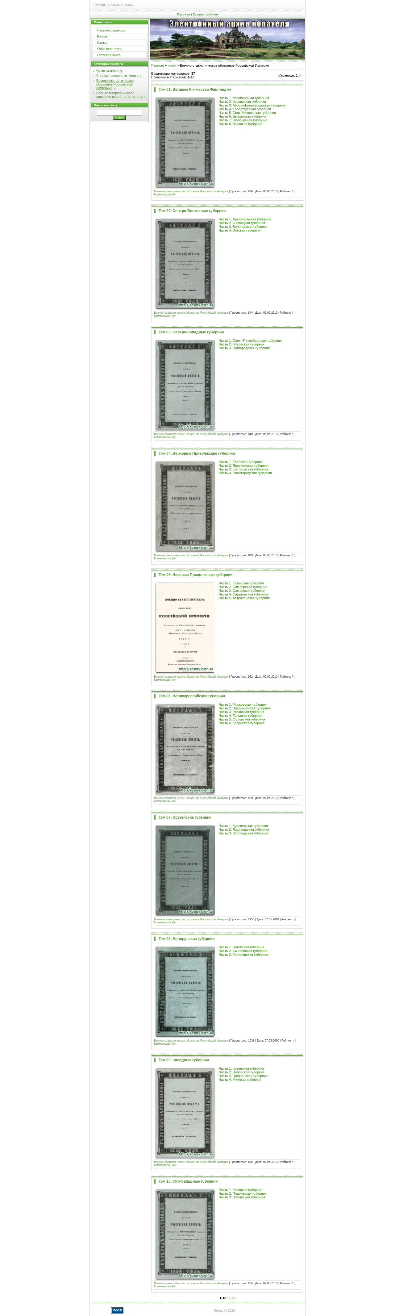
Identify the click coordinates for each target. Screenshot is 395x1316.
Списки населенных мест (116, 75)
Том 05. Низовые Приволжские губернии (195, 575)
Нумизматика (107, 71)
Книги (172, 65)
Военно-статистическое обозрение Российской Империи (115, 84)
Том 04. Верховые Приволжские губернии (197, 453)
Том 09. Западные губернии (184, 1060)
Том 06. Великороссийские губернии (192, 696)
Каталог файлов (205, 14)
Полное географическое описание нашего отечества (118, 94)
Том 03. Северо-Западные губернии (191, 332)
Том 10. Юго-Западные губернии (188, 1181)
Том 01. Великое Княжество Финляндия (195, 89)
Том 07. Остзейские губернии (185, 817)
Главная (183, 14)
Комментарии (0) (165, 194)
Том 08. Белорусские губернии (186, 939)
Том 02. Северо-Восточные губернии (192, 211)
